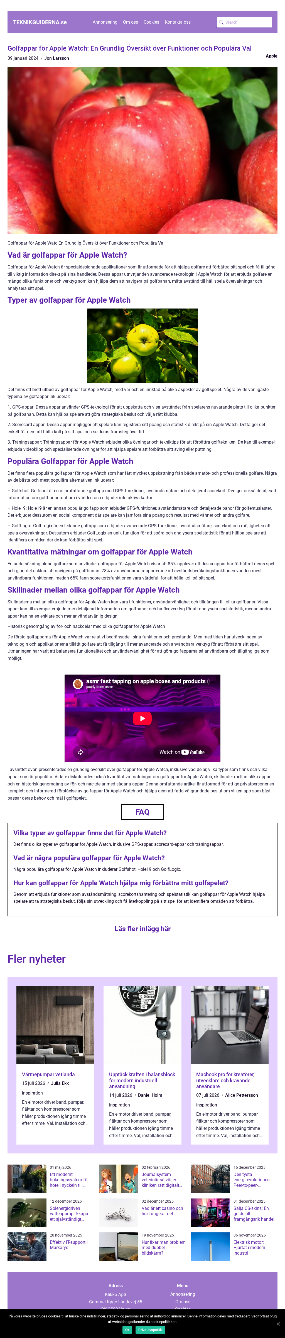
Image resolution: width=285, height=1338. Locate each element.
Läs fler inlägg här (143, 929)
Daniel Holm (150, 1095)
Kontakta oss (178, 22)
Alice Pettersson (241, 1095)
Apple (271, 56)
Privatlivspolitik (150, 1330)
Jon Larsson (56, 58)
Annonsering (105, 22)
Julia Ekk (60, 1083)
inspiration (32, 1093)
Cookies (151, 22)
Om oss (130, 22)
